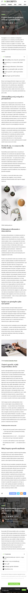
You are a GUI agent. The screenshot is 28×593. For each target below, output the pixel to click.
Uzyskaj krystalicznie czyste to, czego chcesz (13, 558)
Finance (3, 14)
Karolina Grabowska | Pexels (10, 360)
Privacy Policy (17, 589)
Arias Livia (7, 26)
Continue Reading (14, 584)
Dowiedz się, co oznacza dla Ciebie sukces (13, 63)
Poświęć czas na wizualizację (11, 561)
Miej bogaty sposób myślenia (12, 75)
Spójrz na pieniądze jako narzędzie (13, 69)
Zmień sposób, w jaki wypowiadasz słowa (13, 72)
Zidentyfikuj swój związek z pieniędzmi (14, 60)
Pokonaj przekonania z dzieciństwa (13, 66)
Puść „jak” (6, 564)
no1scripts (10, 1)
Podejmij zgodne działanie (11, 566)
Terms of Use (6, 590)
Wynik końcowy (8, 569)
